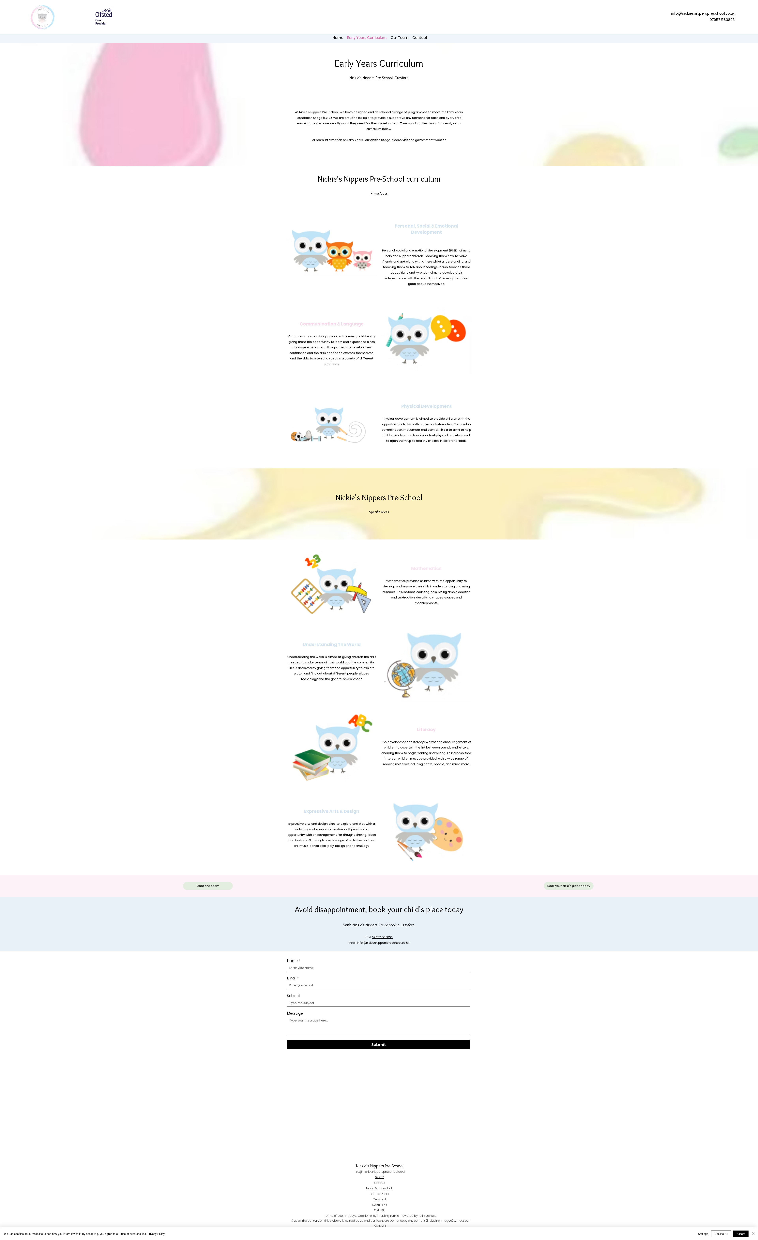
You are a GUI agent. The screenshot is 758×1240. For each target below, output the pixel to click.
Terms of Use (333, 1216)
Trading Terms (388, 1216)
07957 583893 (382, 937)
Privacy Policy (156, 1234)
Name (293, 961)
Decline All (721, 1234)
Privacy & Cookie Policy (360, 1216)
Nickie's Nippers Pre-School (379, 1166)
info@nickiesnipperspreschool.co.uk (383, 943)
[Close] (753, 1234)
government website (431, 140)
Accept (741, 1234)
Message (295, 1013)
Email (293, 978)
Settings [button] (703, 1234)
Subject (293, 996)
